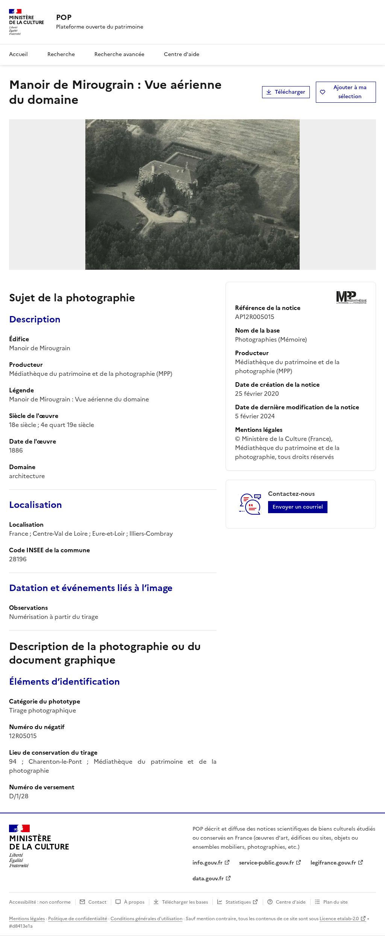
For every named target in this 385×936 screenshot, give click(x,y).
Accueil (18, 54)
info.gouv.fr (207, 863)
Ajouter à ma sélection (350, 92)
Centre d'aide (181, 54)
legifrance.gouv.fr (333, 863)
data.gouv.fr (208, 879)
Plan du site (335, 902)
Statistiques (238, 902)
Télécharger (290, 92)
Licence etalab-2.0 (339, 918)
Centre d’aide (291, 902)
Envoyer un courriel (298, 507)
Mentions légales (27, 918)
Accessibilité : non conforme (40, 902)
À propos (134, 902)
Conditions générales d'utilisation (146, 918)
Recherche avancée (119, 54)
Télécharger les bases (185, 902)
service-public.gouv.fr (266, 863)
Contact (97, 902)
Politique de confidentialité (77, 918)
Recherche (61, 54)
